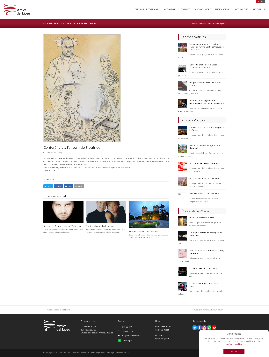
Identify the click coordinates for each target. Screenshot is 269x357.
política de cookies (234, 344)
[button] (48, 186)
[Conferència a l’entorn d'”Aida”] (182, 271)
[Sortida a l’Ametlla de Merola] (106, 212)
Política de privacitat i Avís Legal (102, 353)
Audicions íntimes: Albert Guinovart (208, 310)
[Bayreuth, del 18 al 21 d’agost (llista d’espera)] (182, 148)
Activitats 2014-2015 (54, 153)
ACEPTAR (234, 351)
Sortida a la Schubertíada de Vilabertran (62, 226)
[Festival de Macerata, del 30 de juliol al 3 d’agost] (182, 131)
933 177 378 (127, 327)
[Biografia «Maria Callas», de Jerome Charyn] (182, 86)
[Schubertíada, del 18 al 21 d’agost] (182, 166)
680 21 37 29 (127, 331)
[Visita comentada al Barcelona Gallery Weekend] (182, 254)
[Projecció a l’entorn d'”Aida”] (182, 221)
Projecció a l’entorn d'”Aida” (202, 218)
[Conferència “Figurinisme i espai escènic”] (182, 286)
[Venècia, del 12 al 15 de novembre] (182, 197)
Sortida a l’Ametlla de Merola (100, 226)
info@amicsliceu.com (131, 336)
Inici (194, 24)
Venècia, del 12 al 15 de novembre (204, 193)
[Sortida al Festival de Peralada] (149, 215)
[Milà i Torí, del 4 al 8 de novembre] (182, 182)
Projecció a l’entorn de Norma (58, 310)
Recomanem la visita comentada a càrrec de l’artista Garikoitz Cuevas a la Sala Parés (206, 47)
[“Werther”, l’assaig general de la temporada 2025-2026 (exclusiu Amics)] (182, 104)
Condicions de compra (80, 353)
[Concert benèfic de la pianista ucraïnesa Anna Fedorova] (182, 68)
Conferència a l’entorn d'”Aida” (203, 268)
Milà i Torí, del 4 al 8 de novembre (204, 178)
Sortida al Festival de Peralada (143, 231)
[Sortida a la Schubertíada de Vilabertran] (63, 212)
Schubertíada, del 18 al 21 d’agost (204, 163)
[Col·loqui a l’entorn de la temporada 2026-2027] (182, 236)
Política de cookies (122, 353)
